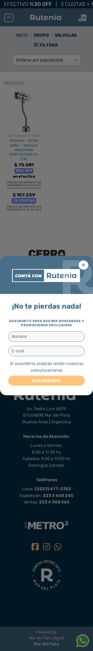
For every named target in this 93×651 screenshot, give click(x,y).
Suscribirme (46, 380)
